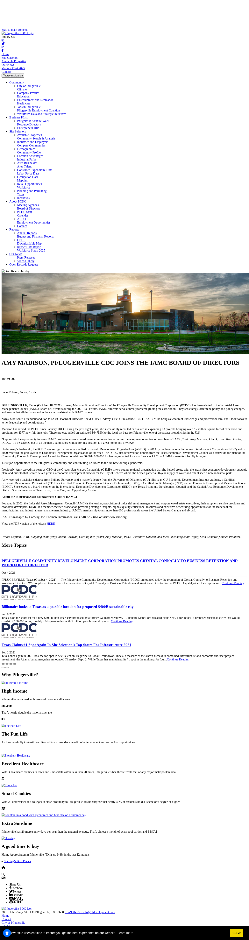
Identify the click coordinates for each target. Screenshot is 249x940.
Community (16, 82)
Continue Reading (233, 583)
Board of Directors (28, 208)
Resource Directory (29, 124)
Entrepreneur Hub (28, 128)
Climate (22, 89)
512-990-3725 (74, 912)
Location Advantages (30, 156)
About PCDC (17, 201)
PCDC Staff (24, 212)
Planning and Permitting (32, 191)
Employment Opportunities (33, 222)
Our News (8, 64)
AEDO (21, 219)
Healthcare (23, 103)
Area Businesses (27, 163)
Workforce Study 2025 (31, 250)
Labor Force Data (28, 173)
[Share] (7, 664)
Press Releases (26, 257)
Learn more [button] (125, 933)
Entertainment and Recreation (35, 100)
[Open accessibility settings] (7, 933)
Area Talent (24, 166)
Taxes (20, 194)
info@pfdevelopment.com (99, 912)
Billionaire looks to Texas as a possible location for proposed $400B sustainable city (68, 607)
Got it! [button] (236, 933)
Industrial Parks (26, 159)
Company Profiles (28, 93)
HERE (51, 523)
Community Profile (29, 152)
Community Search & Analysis (36, 138)
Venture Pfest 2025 (13, 68)
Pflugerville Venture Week (33, 121)
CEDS (21, 240)
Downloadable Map (29, 243)
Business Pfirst (18, 117)
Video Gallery (25, 261)
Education (23, 96)
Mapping (22, 180)
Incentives (23, 198)
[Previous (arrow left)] (3, 667)
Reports (14, 229)
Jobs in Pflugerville (29, 107)
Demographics (26, 149)
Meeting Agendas (28, 205)
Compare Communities (31, 145)
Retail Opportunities (29, 184)
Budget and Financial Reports (35, 236)
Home (5, 54)
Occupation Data (27, 177)
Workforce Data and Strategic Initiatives (41, 114)
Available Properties (14, 61)
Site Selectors (10, 57)
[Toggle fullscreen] (10, 664)
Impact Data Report (29, 247)
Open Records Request (23, 264)
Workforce (23, 187)
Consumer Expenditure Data (34, 170)
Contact (6, 71)
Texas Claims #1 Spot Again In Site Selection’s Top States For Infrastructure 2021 (66, 645)
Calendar (22, 215)
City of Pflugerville (29, 86)
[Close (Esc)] (3, 664)
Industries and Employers (32, 142)
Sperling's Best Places (17, 861)
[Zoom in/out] (14, 664)
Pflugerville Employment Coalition (38, 110)
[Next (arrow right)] (7, 667)
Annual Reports (27, 233)
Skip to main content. (15, 29)
